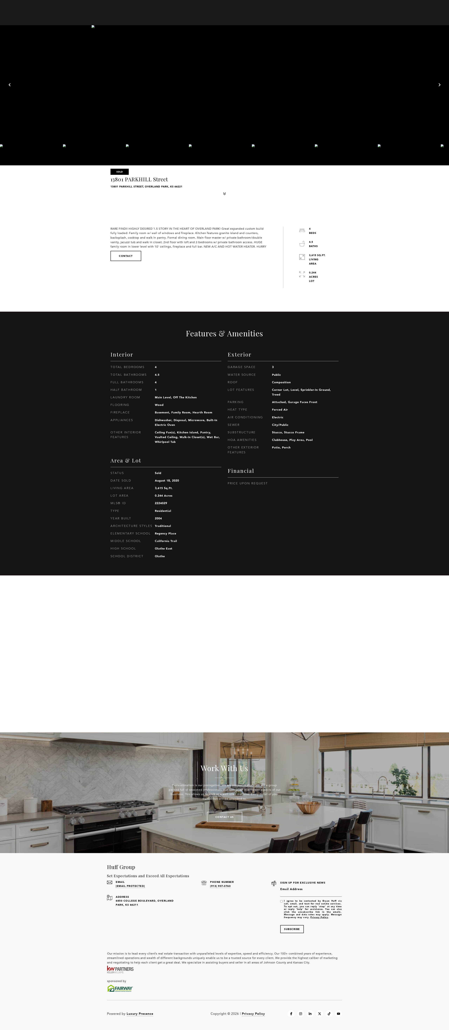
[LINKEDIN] (310, 1013)
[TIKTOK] (329, 1013)
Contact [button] (126, 256)
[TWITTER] (319, 1013)
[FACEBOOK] (291, 1013)
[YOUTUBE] (338, 1013)
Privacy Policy (319, 917)
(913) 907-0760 (220, 886)
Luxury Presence (140, 1013)
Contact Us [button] (224, 817)
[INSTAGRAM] (300, 1013)
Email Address (291, 889)
